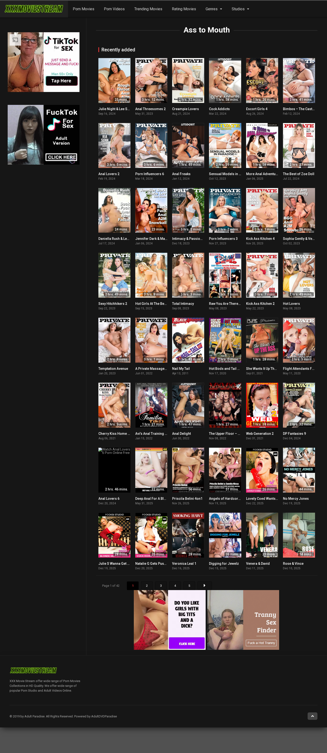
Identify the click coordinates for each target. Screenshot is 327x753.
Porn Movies (83, 9)
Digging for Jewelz (224, 563)
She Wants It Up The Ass (264, 369)
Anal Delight (181, 434)
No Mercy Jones (296, 498)
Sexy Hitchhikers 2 (112, 304)
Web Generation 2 (260, 434)
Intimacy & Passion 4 (188, 239)
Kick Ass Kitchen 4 (260, 239)
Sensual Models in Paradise (231, 174)
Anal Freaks (181, 174)
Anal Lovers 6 (108, 498)
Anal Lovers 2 (108, 174)
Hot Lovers (291, 304)
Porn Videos (114, 9)
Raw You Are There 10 (226, 304)
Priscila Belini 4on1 (187, 498)
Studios (238, 9)
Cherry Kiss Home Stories (118, 434)
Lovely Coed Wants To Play (267, 498)
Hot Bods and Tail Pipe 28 (229, 369)
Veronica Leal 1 (184, 563)
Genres (212, 9)
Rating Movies (184, 9)
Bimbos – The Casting (300, 109)
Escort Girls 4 (256, 109)
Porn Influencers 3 (223, 239)
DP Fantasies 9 (294, 434)
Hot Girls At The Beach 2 (154, 304)
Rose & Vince (293, 563)
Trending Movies (148, 9)
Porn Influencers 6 (149, 174)
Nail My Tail (181, 369)
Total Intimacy (183, 304)
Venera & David (258, 563)
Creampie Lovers (185, 109)
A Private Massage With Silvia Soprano (165, 369)
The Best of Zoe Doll (298, 174)
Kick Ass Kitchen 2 (260, 304)
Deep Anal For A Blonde (153, 498)
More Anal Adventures (263, 174)
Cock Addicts (219, 109)
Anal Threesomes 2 (150, 109)
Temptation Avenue (113, 369)
